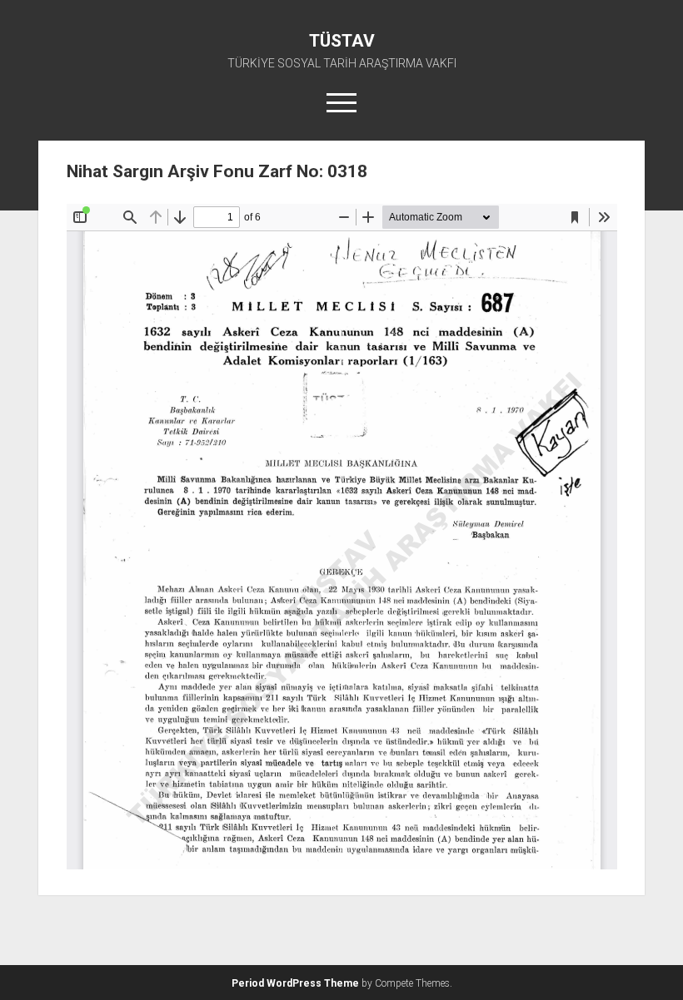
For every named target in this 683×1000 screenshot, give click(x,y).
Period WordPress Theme (295, 983)
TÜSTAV (342, 41)
